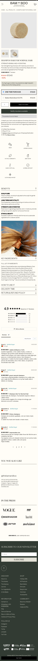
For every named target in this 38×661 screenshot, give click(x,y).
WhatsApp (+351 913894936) (6, 605)
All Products (10, 10)
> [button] (24, 447)
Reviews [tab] (4, 335)
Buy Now (19, 658)
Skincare (22, 587)
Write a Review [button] (20, 329)
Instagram (4, 624)
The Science (4, 584)
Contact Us (4, 602)
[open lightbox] (19, 30)
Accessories (23, 594)
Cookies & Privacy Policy (8, 617)
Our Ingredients (5, 589)
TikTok (3, 629)
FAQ (2, 609)
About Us (4, 579)
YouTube (3, 634)
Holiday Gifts (23, 579)
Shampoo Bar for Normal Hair (26, 10)
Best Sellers (23, 584)
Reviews (22, 604)
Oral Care (23, 592)
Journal (3, 587)
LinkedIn (3, 632)
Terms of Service (6, 611)
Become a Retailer (25, 602)
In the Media (4, 592)
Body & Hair (23, 589)
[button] (5, 4)
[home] (19, 4)
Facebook (4, 626)
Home (3, 10)
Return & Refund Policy (8, 614)
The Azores (4, 581)
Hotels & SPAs (24, 607)
